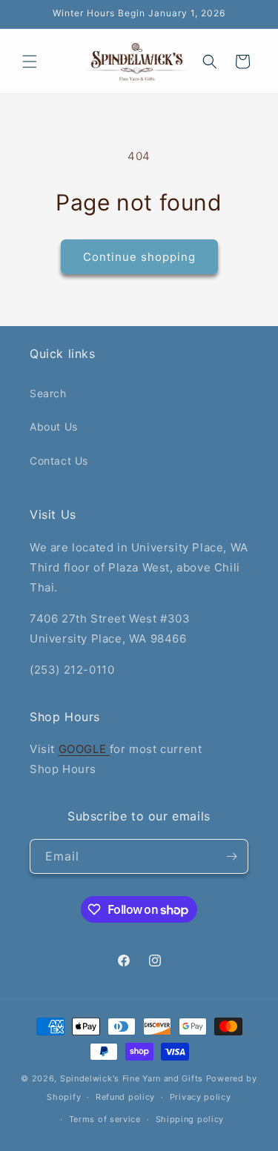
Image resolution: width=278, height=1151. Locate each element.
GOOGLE (84, 749)
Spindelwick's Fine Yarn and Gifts (131, 1078)
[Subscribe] (231, 856)
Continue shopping (139, 257)
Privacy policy (200, 1097)
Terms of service (105, 1119)
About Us (54, 426)
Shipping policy (190, 1119)
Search (48, 393)
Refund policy (125, 1097)
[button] (29, 61)
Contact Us (59, 460)
